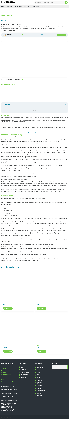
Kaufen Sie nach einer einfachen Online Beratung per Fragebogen (20, 132)
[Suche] (66, 2)
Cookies (3, 379)
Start (2, 12)
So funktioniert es (35, 6)
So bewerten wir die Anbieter (7, 384)
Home (2, 6)
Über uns (26, 6)
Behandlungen (18, 6)
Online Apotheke (8, 308)
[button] (34, 132)
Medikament (9, 6)
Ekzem (5, 12)
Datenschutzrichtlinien (6, 374)
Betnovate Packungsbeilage (7, 195)
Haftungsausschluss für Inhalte (7, 381)
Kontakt (44, 6)
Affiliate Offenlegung (5, 377)
